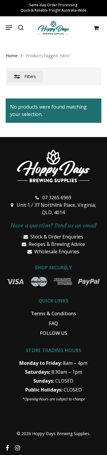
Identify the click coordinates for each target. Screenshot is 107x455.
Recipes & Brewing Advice (57, 244)
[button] (9, 28)
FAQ (53, 323)
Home (12, 55)
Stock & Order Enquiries (56, 236)
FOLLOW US (53, 333)
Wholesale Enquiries (56, 251)
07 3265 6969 (56, 197)
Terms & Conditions (53, 313)
